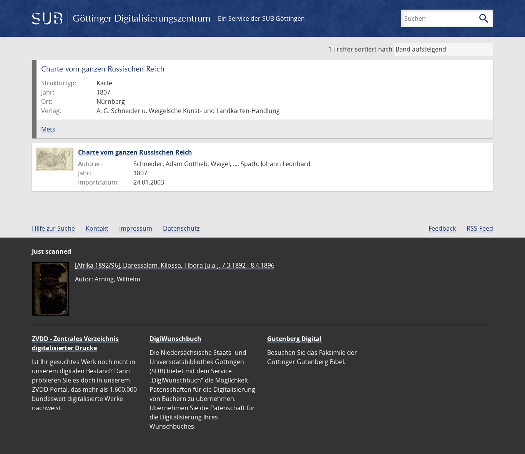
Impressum (135, 228)
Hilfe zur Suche (53, 228)
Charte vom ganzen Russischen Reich (135, 152)
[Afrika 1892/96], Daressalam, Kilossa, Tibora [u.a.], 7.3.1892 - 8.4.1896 (174, 265)
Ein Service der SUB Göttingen (261, 18)
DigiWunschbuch (175, 338)
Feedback (442, 228)
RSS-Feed (480, 228)
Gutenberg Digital (294, 338)
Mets (48, 129)
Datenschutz (181, 228)
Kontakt (97, 228)
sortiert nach (373, 49)
